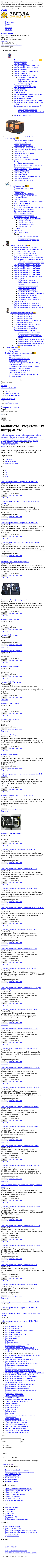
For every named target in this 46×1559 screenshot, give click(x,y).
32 (6, 472)
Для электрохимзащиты (22, 98)
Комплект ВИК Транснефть (11, 682)
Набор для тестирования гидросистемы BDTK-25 (19, 849)
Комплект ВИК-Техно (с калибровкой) (15, 562)
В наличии (15, 1457)
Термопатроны (14, 351)
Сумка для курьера (12, 1534)
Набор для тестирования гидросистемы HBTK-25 (19, 929)
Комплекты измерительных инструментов (20, 1530)
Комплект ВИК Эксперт (10, 635)
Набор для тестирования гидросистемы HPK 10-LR (20, 1107)
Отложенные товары (12, 395)
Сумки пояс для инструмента (24, 148)
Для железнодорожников (23, 115)
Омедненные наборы (13, 1474)
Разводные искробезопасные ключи (31, 332)
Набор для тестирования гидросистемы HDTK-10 (19, 1284)
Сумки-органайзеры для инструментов (28, 149)
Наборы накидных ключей (27, 295)
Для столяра (9, 1515)
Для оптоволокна (11, 1481)
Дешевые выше (10, 461)
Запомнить (7, 421)
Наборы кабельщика (17, 437)
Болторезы (17, 190)
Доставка (8, 26)
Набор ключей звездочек (27, 280)
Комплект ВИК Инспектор (11, 833)
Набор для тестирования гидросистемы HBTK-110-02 (20, 1068)
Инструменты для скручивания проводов (29, 207)
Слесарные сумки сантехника (24, 153)
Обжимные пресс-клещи (23, 213)
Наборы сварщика (25, 441)
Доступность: (6, 493)
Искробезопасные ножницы (24, 322)
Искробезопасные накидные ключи (31, 343)
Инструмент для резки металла (25, 251)
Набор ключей (19, 278)
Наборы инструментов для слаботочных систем (27, 82)
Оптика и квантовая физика (19, 368)
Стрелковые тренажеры (18, 361)
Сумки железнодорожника (23, 146)
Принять (4, 10)
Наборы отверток (20, 301)
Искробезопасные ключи (23, 316)
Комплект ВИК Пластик (10, 754)
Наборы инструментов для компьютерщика (27, 78)
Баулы (16, 161)
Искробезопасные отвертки (24, 326)
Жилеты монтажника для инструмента (28, 165)
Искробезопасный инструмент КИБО (27, 345)
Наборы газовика (20, 89)
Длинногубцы (19, 192)
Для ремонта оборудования (23, 96)
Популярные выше (12, 463)
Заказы (7, 391)
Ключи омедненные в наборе (24, 330)
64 (6, 474)
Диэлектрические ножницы (24, 211)
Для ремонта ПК (11, 1517)
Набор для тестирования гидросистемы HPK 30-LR (20, 1146)
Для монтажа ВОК (12, 1479)
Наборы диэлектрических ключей (30, 261)
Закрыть (11, 1464)
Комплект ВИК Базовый (10, 619)
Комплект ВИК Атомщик (10, 666)
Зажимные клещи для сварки (28, 240)
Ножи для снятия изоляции (24, 209)
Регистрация (10, 399)
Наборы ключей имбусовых (28, 291)
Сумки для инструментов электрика (27, 142)
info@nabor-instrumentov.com (11, 45)
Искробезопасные (11, 1507)
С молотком (9, 1513)
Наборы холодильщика (22, 73)
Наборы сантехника (12, 1526)
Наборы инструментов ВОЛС (24, 75)
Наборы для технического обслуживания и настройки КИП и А (31, 112)
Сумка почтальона (12, 1536)
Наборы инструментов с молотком (26, 303)
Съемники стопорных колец (24, 215)
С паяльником (10, 1509)
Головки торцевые (20, 197)
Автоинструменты (20, 62)
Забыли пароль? (12, 403)
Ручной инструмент (36, 439)
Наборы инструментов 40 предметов (27, 274)
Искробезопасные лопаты (23, 318)
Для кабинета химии (16, 357)
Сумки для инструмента (10, 441)
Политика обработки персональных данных (21, 1553)
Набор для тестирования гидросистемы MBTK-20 (19, 968)
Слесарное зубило (24, 226)
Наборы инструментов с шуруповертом (28, 307)
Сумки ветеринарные (21, 172)
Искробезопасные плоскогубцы (25, 328)
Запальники (18, 230)
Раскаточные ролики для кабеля (25, 217)
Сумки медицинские (21, 171)
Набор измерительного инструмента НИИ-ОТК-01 (19, 482)
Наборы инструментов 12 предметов (27, 265)
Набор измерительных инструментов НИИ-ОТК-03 (20, 542)
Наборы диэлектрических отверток (31, 263)
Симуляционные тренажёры (19, 359)
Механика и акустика (17, 364)
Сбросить (4, 1464)
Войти (3, 399)
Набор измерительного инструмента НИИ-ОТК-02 (19, 523)
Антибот (4, 409)
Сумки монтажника (21, 155)
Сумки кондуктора (20, 174)
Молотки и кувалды (21, 205)
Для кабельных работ (13, 1477)
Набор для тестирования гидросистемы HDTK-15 (19, 1265)
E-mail (3, 401)
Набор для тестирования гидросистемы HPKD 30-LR (20, 1245)
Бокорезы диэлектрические (23, 188)
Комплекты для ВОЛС (13, 1528)
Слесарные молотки (25, 222)
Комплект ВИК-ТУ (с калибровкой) (14, 600)
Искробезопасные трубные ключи (30, 341)
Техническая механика (17, 372)
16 (6, 470)
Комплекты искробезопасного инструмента (21, 1532)
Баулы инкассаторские (26, 163)
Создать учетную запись (10, 407)
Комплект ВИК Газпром (10, 703)
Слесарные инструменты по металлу (27, 219)
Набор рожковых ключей (27, 288)
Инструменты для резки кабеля (25, 253)
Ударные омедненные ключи (28, 334)
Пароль (3, 403)
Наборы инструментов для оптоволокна (28, 257)
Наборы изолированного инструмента (28, 276)
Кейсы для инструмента (22, 167)
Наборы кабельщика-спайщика (25, 87)
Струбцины (18, 228)
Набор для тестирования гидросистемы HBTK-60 (19, 949)
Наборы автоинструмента (19, 439)
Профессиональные (12, 1476)
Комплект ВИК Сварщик (10, 719)
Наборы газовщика (8, 445)
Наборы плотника (20, 69)
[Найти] (21, 380)
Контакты (8, 30)
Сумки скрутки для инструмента (26, 159)
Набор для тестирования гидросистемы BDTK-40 (19, 869)
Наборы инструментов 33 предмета (27, 270)
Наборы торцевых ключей (27, 297)
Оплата (7, 24)
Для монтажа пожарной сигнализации (28, 100)
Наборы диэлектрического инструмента (28, 259)
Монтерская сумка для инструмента (27, 169)
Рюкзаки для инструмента (23, 140)
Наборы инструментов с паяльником (27, 305)
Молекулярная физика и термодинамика (24, 366)
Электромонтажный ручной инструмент (28, 201)
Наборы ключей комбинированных (31, 293)
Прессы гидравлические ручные (25, 196)
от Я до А (8, 459)
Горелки (17, 199)
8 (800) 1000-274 (7, 33)
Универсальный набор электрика (17, 1470)
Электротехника (15, 376)
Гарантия (8, 28)
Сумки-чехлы (19, 151)
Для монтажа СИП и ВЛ (22, 85)
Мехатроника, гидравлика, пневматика (23, 374)
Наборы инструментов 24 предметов (27, 267)
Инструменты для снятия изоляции (26, 255)
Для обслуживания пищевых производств (29, 94)
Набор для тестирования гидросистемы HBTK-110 (19, 1029)
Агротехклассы (15, 355)
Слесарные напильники (26, 224)
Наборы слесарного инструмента (26, 71)
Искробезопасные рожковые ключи (31, 339)
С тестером (9, 1511)
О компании (9, 22)
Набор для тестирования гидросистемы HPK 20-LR (20, 1126)
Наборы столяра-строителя (10, 435)
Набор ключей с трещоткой (28, 286)
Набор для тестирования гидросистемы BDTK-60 (19, 888)
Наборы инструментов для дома (25, 247)
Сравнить (4, 497)
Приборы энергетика (21, 92)
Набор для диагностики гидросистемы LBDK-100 (19, 1048)
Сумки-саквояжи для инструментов (27, 176)
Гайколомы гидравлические (24, 194)
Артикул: (4, 484)
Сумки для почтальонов (22, 144)
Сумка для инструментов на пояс (17, 1491)
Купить (4, 495)
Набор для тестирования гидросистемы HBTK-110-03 (20, 1087)
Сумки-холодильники (22, 178)
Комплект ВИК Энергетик (10, 735)
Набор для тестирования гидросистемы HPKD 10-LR (20, 1206)
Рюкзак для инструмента (14, 1500)
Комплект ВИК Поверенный (11, 651)
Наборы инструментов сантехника (26, 66)
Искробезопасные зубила (23, 315)
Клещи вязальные (24, 238)
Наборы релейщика (21, 90)
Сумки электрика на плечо (23, 180)
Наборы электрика (20, 64)
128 (6, 476)
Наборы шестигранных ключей (29, 299)
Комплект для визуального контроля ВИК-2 (17, 795)
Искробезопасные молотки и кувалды (27, 320)
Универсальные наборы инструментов (28, 249)
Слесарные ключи (24, 220)
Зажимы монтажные (21, 232)
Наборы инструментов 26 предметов (27, 268)
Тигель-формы (14, 349)
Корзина (4, 386)
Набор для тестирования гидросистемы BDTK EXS (20, 1165)
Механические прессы (22, 203)
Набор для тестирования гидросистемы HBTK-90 (19, 1009)
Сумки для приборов (21, 157)
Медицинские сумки (12, 1498)
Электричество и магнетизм (19, 370)
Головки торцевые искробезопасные (27, 324)
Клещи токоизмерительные (28, 236)
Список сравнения (12, 393)
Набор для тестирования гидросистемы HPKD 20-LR (20, 1226)
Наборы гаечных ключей (27, 290)
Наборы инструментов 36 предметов (27, 272)
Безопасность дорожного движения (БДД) (24, 363)
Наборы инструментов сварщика (26, 67)
